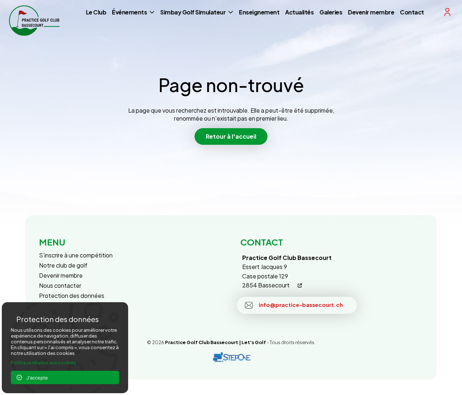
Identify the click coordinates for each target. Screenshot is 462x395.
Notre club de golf (63, 265)
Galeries (330, 12)
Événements (129, 12)
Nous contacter (60, 285)
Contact (412, 12)
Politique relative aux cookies (43, 362)
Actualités (299, 12)
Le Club (96, 12)
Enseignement (259, 12)
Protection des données (71, 295)
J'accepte (35, 378)
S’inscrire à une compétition (76, 255)
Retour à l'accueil (231, 136)
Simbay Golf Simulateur (193, 12)
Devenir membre (371, 12)
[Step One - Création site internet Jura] (231, 357)
